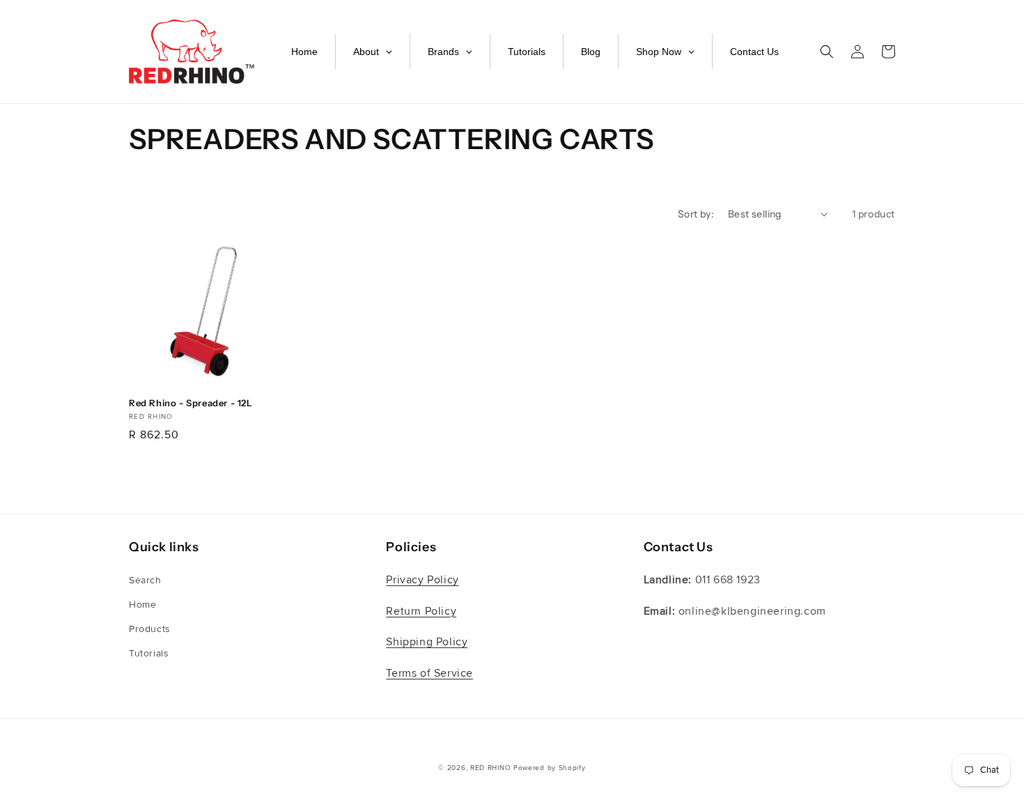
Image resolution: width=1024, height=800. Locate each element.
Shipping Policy (426, 642)
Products (150, 629)
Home (142, 604)
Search (145, 580)
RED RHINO (490, 768)
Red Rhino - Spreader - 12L (191, 402)
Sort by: (696, 214)
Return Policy (421, 611)
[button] (827, 51)
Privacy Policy (422, 580)
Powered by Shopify (549, 768)
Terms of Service (429, 673)
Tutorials (149, 653)
